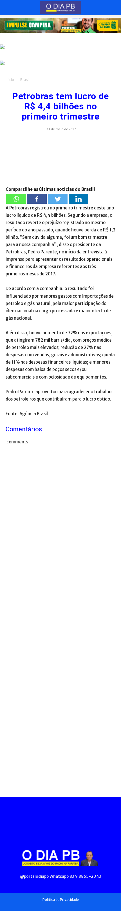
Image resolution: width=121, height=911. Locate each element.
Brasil (24, 79)
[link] (60, 25)
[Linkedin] (78, 199)
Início (10, 79)
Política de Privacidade (60, 899)
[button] (10, 7)
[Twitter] (58, 199)
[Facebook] (37, 199)
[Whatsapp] (16, 199)
